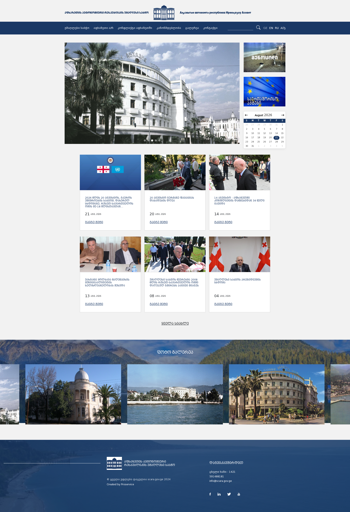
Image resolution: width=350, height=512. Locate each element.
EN (271, 28)
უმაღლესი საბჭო (77, 28)
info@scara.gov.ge (220, 481)
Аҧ (283, 28)
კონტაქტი (210, 28)
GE (265, 28)
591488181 (216, 476)
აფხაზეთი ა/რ (103, 28)
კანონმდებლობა (169, 28)
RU (277, 28)
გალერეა (192, 28)
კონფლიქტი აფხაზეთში (135, 28)
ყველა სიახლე (175, 324)
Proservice (127, 484)
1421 (232, 471)
